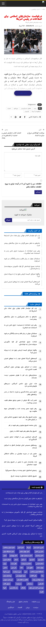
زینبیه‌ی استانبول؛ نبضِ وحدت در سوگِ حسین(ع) (21, 470)
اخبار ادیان (21, 547)
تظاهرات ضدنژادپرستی (26, 108)
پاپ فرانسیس (13, 588)
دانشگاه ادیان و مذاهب (36, 572)
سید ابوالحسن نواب (38, 580)
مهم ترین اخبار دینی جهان (36, 588)
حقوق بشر (30, 568)
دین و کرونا (6, 572)
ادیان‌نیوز (32, 559)
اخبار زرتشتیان (39, 555)
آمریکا (28, 547)
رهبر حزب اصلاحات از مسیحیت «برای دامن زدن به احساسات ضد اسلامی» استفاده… (22, 505)
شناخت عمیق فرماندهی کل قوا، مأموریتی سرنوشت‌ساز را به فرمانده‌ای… (22, 267)
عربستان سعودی (8, 580)
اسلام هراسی (39, 564)
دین (26, 572)
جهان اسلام (40, 568)
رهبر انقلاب (33, 576)
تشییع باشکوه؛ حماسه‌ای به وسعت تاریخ (24, 476)
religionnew (32, 105)
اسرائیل (24, 559)
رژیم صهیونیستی (20, 576)
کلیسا (41, 592)
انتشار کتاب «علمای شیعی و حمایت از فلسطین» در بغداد (11, 135)
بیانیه (35, 108)
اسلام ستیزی (7, 559)
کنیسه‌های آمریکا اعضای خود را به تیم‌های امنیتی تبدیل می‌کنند (22, 282)
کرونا (4, 588)
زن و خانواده (36, 601)
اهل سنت (13, 564)
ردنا (42, 576)
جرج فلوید (16, 108)
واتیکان (23, 588)
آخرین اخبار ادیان (38, 547)
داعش (5, 568)
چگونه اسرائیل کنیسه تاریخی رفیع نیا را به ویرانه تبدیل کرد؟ (22, 275)
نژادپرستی (27, 111)
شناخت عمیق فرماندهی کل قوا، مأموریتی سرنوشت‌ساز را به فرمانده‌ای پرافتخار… (22, 513)
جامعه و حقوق (23, 601)
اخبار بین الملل (39, 551)
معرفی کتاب (6, 584)
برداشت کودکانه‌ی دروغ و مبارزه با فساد (35, 134)
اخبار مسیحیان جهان (26, 555)
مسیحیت (18, 584)
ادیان (4, 555)
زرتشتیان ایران (7, 576)
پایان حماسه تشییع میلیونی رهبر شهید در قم (23, 425)
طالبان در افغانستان (22, 580)
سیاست (35, 607)
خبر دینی (13, 568)
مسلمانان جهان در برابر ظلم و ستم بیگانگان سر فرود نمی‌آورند (22, 259)
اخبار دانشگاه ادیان (8, 551)
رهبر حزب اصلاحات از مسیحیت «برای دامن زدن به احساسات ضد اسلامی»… (22, 252)
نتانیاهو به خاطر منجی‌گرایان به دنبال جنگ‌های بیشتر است (22, 244)
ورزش (27, 607)
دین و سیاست (17, 572)
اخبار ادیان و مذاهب (9, 547)
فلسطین (41, 584)
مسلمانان (29, 584)
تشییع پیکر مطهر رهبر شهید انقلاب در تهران (23, 431)
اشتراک (8, 220)
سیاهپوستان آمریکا (36, 111)
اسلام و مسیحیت (26, 564)
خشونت (9, 108)
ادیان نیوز (40, 559)
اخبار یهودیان (13, 555)
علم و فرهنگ (10, 601)
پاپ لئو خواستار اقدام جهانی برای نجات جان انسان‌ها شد (22, 236)
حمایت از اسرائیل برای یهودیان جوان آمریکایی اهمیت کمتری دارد (22, 534)
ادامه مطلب (23, 93)
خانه (21, 568)
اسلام (16, 559)
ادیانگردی (11, 607)
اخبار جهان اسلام (24, 551)
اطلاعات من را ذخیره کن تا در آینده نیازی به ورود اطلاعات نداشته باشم (23, 185)
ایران (4, 564)
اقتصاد (20, 607)
